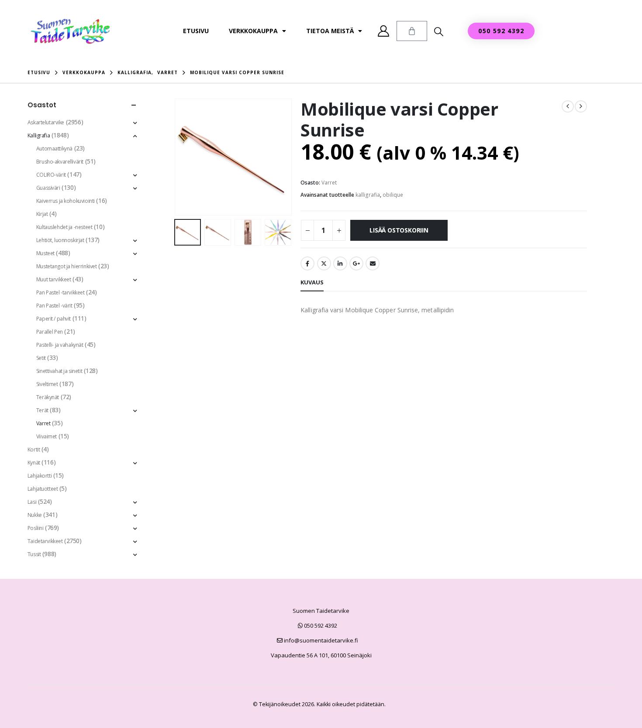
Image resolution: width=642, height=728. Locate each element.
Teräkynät (47, 397)
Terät (42, 410)
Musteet (45, 253)
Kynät (34, 462)
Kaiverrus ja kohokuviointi (65, 201)
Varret (329, 182)
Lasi (32, 502)
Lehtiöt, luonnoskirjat (60, 240)
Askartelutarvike (46, 122)
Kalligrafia (39, 135)
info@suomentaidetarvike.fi (320, 640)
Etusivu (196, 31)
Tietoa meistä (330, 31)
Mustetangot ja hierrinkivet (66, 266)
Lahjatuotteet (43, 488)
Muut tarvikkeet (53, 279)
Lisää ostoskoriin (398, 230)
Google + (356, 263)
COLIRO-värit (51, 174)
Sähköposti (373, 263)
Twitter (324, 263)
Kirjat (42, 214)
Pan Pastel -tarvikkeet (60, 292)
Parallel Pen (49, 331)
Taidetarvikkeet (45, 541)
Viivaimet (46, 436)
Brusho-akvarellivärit (59, 161)
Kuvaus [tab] (312, 282)
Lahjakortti (40, 475)
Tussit (34, 554)
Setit (41, 358)
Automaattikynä (54, 148)
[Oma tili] (383, 31)
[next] (581, 106)
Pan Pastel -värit (54, 305)
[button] (438, 31)
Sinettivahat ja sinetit (59, 371)
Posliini (36, 528)
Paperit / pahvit (53, 318)
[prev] (568, 106)
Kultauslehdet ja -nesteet (64, 227)
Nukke (35, 515)
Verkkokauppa (253, 31)
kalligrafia (368, 194)
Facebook (307, 263)
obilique (393, 194)
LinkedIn (340, 263)
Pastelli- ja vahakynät (59, 345)
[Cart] (412, 31)
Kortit (34, 449)
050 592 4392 (320, 625)
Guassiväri (48, 187)
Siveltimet (47, 384)
